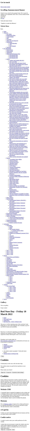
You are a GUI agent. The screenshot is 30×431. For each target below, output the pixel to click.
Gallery (8, 292)
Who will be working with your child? (18, 79)
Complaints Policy (13, 168)
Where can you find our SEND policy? (18, 146)
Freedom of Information (14, 175)
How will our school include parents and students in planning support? (18, 74)
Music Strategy (9, 197)
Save (13, 429)
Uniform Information (11, 270)
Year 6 (10, 280)
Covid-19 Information (11, 221)
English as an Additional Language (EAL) (19, 233)
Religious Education (14, 247)
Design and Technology (14, 237)
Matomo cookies (8, 404)
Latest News (9, 259)
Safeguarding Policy (14, 191)
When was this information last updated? (18, 156)
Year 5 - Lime (12, 290)
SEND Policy (12, 192)
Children (5, 284)
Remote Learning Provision (15, 222)
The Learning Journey (14, 229)
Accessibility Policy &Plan (15, 159)
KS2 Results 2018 (13, 57)
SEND (8, 59)
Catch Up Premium (10, 216)
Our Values (9, 34)
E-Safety (8, 296)
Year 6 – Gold (9, 254)
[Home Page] (2, 18)
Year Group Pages (10, 286)
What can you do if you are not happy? (18, 150)
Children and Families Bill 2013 (16, 60)
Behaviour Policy (13, 164)
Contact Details (9, 36)
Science (11, 249)
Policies (8, 158)
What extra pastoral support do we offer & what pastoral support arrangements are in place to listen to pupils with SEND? (19, 118)
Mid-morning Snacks (14, 179)
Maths (10, 228)
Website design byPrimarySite (10, 353)
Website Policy (6, 347)
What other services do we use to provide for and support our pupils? (18, 103)
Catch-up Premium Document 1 (16, 217)
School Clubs (9, 263)
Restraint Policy (13, 189)
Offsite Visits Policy (13, 181)
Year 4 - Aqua (12, 288)
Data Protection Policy (14, 170)
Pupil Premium (9, 199)
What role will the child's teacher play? (18, 84)
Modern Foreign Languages (15, 242)
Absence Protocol (13, 160)
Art (10, 234)
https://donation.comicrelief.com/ (8, 340)
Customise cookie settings (17, 372)
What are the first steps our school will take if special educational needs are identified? (19, 67)
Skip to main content (5, 6)
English (11, 226)
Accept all (9, 372)
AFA (10, 44)
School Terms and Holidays (12, 257)
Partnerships (9, 42)
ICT (10, 241)
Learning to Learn (13, 232)
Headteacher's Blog (10, 35)
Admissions (9, 52)
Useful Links (9, 283)
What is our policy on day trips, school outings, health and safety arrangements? (18, 115)
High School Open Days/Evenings (14, 272)
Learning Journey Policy (18, 230)
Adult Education (13, 43)
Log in (5, 299)
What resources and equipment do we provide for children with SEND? (18, 144)
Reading (8, 294)
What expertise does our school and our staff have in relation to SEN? (18, 86)
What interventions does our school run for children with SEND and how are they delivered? (19, 89)
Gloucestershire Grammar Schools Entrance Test (17, 274)
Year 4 (10, 278)
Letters (8, 267)
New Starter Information (12, 266)
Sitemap (5, 344)
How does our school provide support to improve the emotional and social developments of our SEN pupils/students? (19, 107)
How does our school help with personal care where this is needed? (18, 112)
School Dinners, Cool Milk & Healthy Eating (16, 271)
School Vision (9, 50)
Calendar (8, 258)
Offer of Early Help (13, 180)
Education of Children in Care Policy (17, 171)
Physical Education (13, 245)
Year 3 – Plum (9, 250)
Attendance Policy (13, 163)
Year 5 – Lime (9, 253)
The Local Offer (13, 61)
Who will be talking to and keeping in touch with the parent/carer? (18, 128)
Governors (8, 39)
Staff (7, 38)
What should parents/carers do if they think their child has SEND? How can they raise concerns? (19, 71)
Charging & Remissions (14, 167)
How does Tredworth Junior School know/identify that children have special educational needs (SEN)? (18, 64)
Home (4, 31)
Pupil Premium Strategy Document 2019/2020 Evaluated (17, 211)
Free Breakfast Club (11, 262)
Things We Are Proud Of (12, 40)
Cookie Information (8, 346)
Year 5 (10, 279)
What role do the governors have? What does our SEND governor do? (18, 148)
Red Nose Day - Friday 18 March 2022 (12, 321)
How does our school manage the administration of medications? (17, 110)
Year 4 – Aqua (9, 251)
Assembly (11, 235)
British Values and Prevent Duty (13, 214)
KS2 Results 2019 (13, 56)
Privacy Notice (12, 184)
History (11, 239)
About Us (5, 32)
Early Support (12, 46)
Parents (5, 255)
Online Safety (9, 268)
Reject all (3, 372)
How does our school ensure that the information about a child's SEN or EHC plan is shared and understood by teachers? (19, 82)
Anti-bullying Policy (14, 162)
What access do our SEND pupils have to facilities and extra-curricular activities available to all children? (18, 125)
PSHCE (11, 246)
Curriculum (6, 224)
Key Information (7, 48)
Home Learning (10, 275)
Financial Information (11, 220)
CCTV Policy (12, 166)
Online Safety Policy (14, 183)
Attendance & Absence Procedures (14, 265)
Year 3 (10, 276)
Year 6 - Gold (12, 291)
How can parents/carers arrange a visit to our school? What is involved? (18, 152)
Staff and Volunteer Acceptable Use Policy (19, 193)
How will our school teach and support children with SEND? (18, 77)
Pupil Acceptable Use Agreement (17, 185)
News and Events (7, 319)
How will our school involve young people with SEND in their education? (19, 131)
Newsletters (9, 261)
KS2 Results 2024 (13, 55)
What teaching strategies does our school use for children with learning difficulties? (18, 93)
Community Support (11, 282)
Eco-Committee (10, 297)
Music (10, 243)
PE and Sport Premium (11, 213)
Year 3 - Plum (12, 287)
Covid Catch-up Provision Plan (16, 218)
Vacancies (8, 47)
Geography (11, 238)
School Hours (9, 51)
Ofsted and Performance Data (13, 54)
